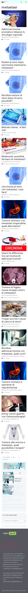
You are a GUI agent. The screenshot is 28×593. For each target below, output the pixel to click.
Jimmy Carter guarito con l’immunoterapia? (13, 415)
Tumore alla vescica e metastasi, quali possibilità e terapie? (13, 445)
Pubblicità (6, 548)
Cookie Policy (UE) (8, 543)
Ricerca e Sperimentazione (11, 164)
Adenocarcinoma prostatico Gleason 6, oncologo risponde (13, 31)
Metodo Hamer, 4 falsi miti (14, 129)
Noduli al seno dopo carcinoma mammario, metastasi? (14, 64)
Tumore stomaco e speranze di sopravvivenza (12, 384)
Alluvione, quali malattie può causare (19, 488)
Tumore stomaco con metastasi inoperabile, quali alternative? (14, 223)
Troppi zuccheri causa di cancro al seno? (14, 320)
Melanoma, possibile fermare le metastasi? (14, 158)
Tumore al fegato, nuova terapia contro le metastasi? (13, 290)
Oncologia (6, 39)
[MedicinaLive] (4, 2)
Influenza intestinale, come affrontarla (13, 504)
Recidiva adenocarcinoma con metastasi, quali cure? (14, 350)
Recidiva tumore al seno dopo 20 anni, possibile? (12, 98)
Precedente (6, 457)
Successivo (6, 459)
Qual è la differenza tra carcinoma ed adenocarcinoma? (12, 255)
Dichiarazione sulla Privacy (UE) (12, 546)
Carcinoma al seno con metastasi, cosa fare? (12, 189)
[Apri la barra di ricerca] (21, 2)
